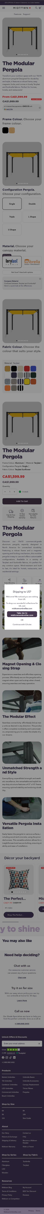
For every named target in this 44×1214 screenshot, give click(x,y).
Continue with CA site (22, 624)
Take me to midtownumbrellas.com (22, 614)
